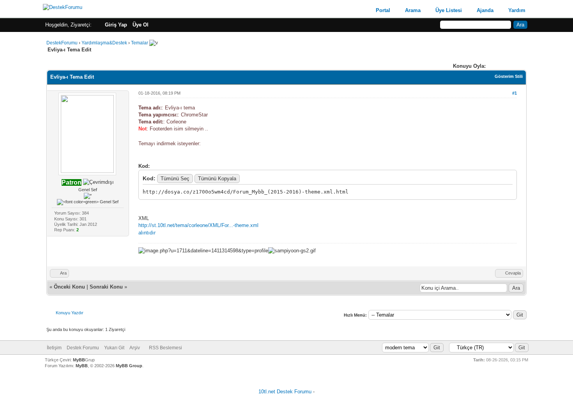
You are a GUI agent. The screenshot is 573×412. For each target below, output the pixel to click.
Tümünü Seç (175, 178)
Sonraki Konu (106, 287)
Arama (413, 10)
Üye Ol (141, 25)
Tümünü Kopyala (217, 178)
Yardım (516, 10)
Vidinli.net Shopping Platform (287, 401)
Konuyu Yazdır (69, 312)
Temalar (139, 43)
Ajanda (485, 10)
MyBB (79, 359)
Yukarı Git (114, 347)
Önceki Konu (69, 287)
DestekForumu (62, 43)
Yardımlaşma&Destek (104, 43)
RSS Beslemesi (165, 347)
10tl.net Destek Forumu (284, 391)
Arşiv (134, 347)
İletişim (54, 347)
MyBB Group (129, 365)
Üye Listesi (448, 10)
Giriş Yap (116, 25)
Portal (383, 10)
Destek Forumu (83, 347)
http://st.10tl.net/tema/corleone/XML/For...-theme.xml (198, 225)
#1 (514, 93)
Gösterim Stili (509, 76)
